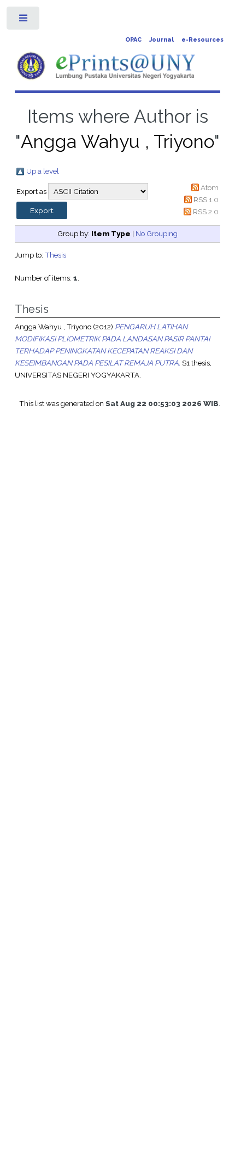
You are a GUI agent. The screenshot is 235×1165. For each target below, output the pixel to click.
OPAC (133, 39)
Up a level (42, 171)
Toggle (24, 20)
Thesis (55, 254)
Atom (210, 187)
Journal (161, 39)
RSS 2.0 (206, 211)
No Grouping (157, 233)
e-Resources (202, 39)
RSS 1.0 (206, 199)
